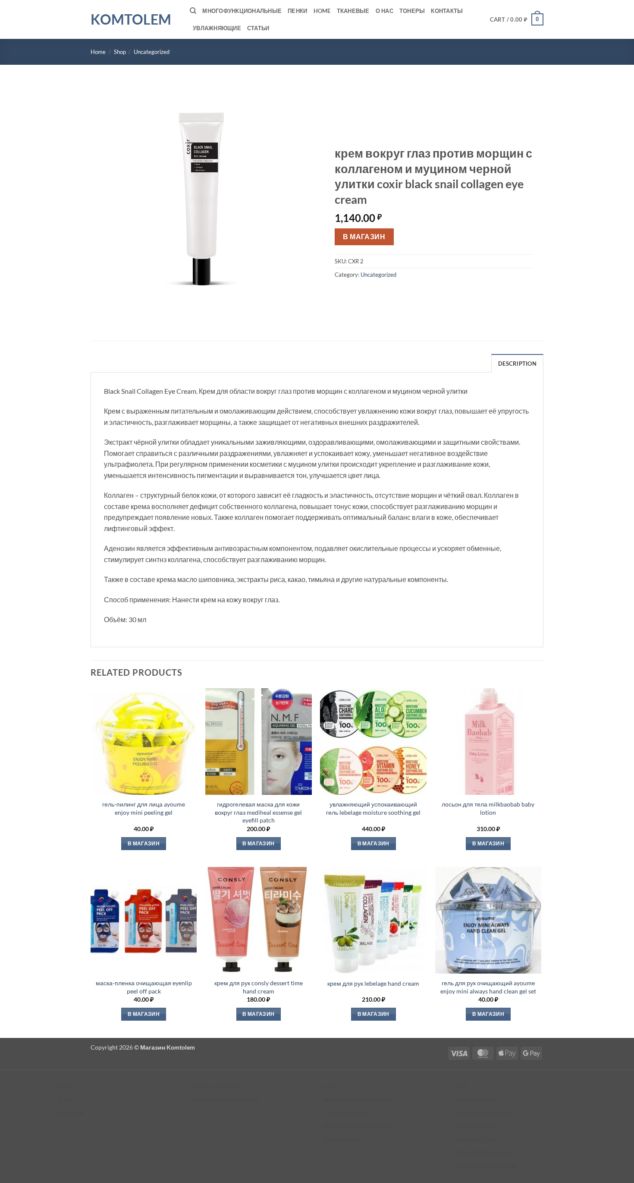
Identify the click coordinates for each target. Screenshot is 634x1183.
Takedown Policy (477, 1139)
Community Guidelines (486, 1165)
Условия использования (356, 1099)
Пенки (297, 10)
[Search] (193, 11)
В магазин (364, 236)
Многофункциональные (242, 10)
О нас (384, 10)
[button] (517, 19)
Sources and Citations (484, 1112)
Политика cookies (347, 1112)
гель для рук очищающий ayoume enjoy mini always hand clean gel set (488, 987)
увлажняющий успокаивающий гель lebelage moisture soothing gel (373, 808)
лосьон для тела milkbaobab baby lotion (488, 808)
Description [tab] (517, 363)
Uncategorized (151, 51)
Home (322, 10)
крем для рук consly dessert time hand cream (258, 987)
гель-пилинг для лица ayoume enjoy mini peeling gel (143, 808)
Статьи (258, 28)
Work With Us (474, 1125)
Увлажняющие (217, 28)
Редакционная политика (224, 1099)
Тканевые (353, 10)
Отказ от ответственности (358, 1125)
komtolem (131, 19)
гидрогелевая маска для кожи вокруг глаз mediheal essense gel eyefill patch (258, 812)
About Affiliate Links (482, 1152)
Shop (120, 51)
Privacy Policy (342, 1139)
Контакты (447, 10)
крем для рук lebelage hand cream (373, 983)
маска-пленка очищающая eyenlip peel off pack (144, 987)
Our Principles (475, 1099)
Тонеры (412, 10)
